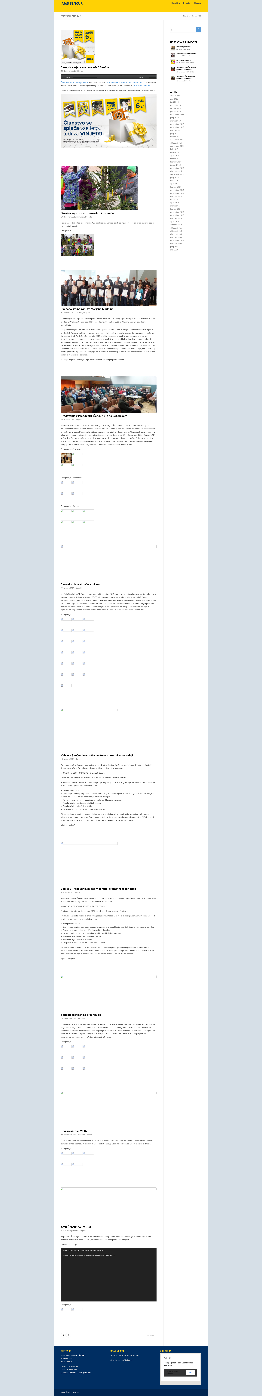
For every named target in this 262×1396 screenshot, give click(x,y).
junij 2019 (174, 118)
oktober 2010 (176, 231)
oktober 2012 (176, 225)
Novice (80, 71)
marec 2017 (175, 137)
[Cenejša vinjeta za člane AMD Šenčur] (109, 47)
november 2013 (177, 215)
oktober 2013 (176, 218)
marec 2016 (175, 159)
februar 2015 (175, 187)
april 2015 (174, 184)
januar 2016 (175, 165)
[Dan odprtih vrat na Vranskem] (109, 563)
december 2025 (177, 114)
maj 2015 (174, 181)
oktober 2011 (176, 228)
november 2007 (177, 240)
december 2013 (177, 212)
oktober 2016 (176, 143)
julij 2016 (174, 149)
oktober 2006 (176, 243)
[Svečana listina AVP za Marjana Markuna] (109, 288)
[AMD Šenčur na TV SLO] (109, 1205)
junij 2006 (174, 247)
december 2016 (177, 140)
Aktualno (80, 217)
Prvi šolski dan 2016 (74, 1131)
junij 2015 (174, 177)
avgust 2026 (175, 96)
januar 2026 (175, 111)
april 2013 (174, 221)
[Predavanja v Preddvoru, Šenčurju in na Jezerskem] (109, 394)
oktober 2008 (176, 237)
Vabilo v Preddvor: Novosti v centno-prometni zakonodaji (98, 888)
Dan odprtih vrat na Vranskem (80, 584)
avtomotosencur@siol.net (79, 1373)
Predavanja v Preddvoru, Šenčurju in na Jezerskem (94, 416)
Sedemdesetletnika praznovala (81, 1014)
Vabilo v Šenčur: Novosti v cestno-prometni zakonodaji (97, 755)
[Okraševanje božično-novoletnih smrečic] (109, 188)
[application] (109, 76)
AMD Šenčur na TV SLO (76, 1227)
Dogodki (88, 217)
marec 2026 (175, 105)
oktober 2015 (176, 171)
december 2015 (177, 168)
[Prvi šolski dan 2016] (109, 1110)
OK (190, 1373)
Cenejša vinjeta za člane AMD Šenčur (85, 67)
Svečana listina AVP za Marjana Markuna (87, 309)
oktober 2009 (176, 234)
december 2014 (177, 190)
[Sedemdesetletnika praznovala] (109, 993)
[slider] (153, 77)
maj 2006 (174, 250)
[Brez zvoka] (147, 77)
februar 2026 (175, 108)
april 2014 (174, 203)
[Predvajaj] (63, 77)
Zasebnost (75, 1392)
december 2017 (177, 124)
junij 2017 (174, 133)
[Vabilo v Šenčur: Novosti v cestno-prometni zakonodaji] (109, 730)
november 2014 (177, 193)
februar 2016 (175, 162)
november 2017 (177, 127)
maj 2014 (174, 199)
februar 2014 (175, 209)
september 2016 (177, 146)
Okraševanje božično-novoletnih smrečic (87, 213)
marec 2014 (175, 206)
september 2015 (177, 174)
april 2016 (174, 155)
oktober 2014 (176, 196)
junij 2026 (174, 102)
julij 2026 (174, 99)
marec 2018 (175, 121)
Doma (194, 16)
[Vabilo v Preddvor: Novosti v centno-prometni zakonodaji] (109, 864)
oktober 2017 (176, 130)
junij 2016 (174, 152)
